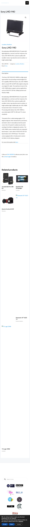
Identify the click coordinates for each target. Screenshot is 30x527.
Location (4, 44)
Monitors (9, 44)
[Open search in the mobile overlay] (15, 479)
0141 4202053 (10, 154)
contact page (7, 156)
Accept (4, 524)
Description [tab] (5, 73)
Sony (6, 66)
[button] (25, 17)
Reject (11, 524)
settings (21, 521)
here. (17, 142)
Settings (19, 524)
